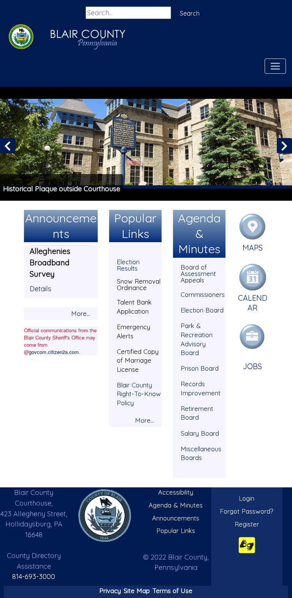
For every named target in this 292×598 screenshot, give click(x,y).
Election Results (128, 265)
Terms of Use (172, 591)
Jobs (252, 366)
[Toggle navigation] (275, 66)
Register (247, 524)
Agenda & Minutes (176, 505)
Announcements (175, 518)
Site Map (137, 591)
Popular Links (175, 531)
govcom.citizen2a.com (54, 351)
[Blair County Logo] (19, 38)
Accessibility (175, 492)
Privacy (110, 591)
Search (190, 13)
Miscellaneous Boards (201, 453)
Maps (253, 247)
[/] (104, 515)
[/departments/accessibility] (246, 545)
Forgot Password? (246, 511)
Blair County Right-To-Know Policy (139, 394)
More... (80, 313)
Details (40, 288)
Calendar (252, 302)
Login (246, 498)
